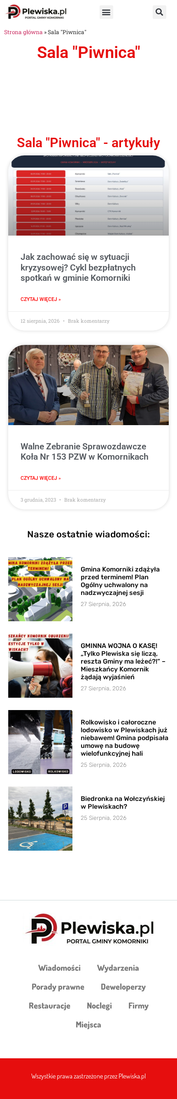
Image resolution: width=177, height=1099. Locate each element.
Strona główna (23, 32)
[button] (106, 12)
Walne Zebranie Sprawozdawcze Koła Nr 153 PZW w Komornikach (85, 452)
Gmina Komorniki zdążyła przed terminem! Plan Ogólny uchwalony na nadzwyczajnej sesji (120, 581)
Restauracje (49, 1005)
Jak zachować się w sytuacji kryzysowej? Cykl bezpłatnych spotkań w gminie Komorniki (78, 267)
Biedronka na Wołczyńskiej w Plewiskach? (123, 802)
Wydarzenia (118, 967)
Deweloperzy (123, 986)
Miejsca (88, 1024)
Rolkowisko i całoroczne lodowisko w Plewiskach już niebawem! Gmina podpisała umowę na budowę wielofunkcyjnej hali (124, 738)
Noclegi (99, 1005)
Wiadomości (59, 967)
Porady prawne (58, 986)
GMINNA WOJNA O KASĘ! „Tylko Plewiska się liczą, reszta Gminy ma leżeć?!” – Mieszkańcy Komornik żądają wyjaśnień (123, 661)
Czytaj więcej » (41, 299)
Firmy (138, 1005)
